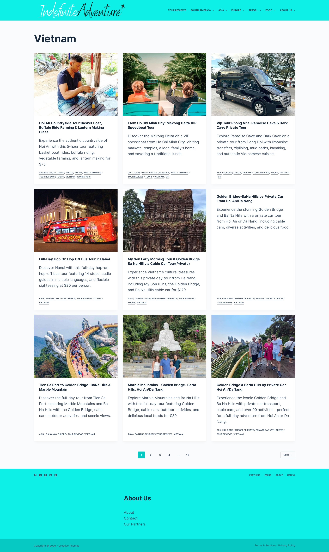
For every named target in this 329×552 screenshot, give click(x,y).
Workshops (84, 176)
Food (268, 10)
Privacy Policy (286, 545)
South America (201, 10)
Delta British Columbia (155, 172)
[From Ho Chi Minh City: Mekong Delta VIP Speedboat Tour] (164, 84)
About (279, 475)
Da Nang (139, 298)
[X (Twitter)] (40, 475)
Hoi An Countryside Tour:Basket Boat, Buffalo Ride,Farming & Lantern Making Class (71, 127)
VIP (167, 176)
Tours (60, 176)
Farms (69, 172)
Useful (291, 475)
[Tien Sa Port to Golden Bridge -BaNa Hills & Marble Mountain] (76, 346)
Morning (161, 298)
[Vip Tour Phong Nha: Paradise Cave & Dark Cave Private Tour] (253, 84)
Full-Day (61, 298)
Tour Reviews (177, 10)
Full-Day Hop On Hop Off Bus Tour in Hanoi (74, 259)
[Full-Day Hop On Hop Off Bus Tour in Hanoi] (76, 220)
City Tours (134, 172)
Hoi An (78, 172)
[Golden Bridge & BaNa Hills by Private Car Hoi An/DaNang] (253, 346)
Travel (253, 10)
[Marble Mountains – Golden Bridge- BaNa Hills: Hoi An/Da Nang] (164, 346)
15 (187, 455)
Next (286, 455)
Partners (254, 475)
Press (268, 475)
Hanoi (71, 298)
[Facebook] (35, 475)
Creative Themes (68, 545)
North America (92, 172)
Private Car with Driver (269, 298)
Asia (221, 10)
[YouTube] (55, 475)
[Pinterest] (50, 475)
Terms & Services (265, 545)
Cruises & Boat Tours (51, 172)
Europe (236, 10)
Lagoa (237, 172)
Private (247, 172)
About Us (286, 10)
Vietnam (70, 176)
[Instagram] (45, 475)
